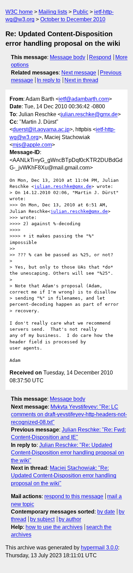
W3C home (19, 12)
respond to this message (73, 496)
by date (106, 512)
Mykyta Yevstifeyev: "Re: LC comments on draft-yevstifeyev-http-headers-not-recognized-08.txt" (69, 414)
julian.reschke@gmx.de (89, 114)
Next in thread (81, 80)
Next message (78, 73)
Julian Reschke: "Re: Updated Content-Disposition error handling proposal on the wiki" (67, 452)
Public (80, 12)
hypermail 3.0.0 (99, 547)
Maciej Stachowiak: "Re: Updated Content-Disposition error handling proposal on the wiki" (63, 475)
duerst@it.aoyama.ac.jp (41, 129)
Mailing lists (53, 12)
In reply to (48, 80)
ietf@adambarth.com (84, 99)
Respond (100, 57)
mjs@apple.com (32, 145)
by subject (42, 519)
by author (70, 519)
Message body (67, 57)
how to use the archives (54, 527)
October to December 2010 (72, 19)
